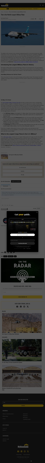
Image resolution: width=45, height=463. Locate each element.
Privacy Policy (29, 248)
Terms (24, 248)
